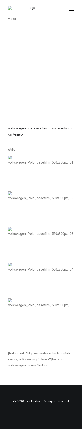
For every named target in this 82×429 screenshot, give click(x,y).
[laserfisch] (30, 12)
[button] (71, 12)
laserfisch (64, 128)
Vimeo (18, 134)
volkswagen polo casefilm (27, 128)
